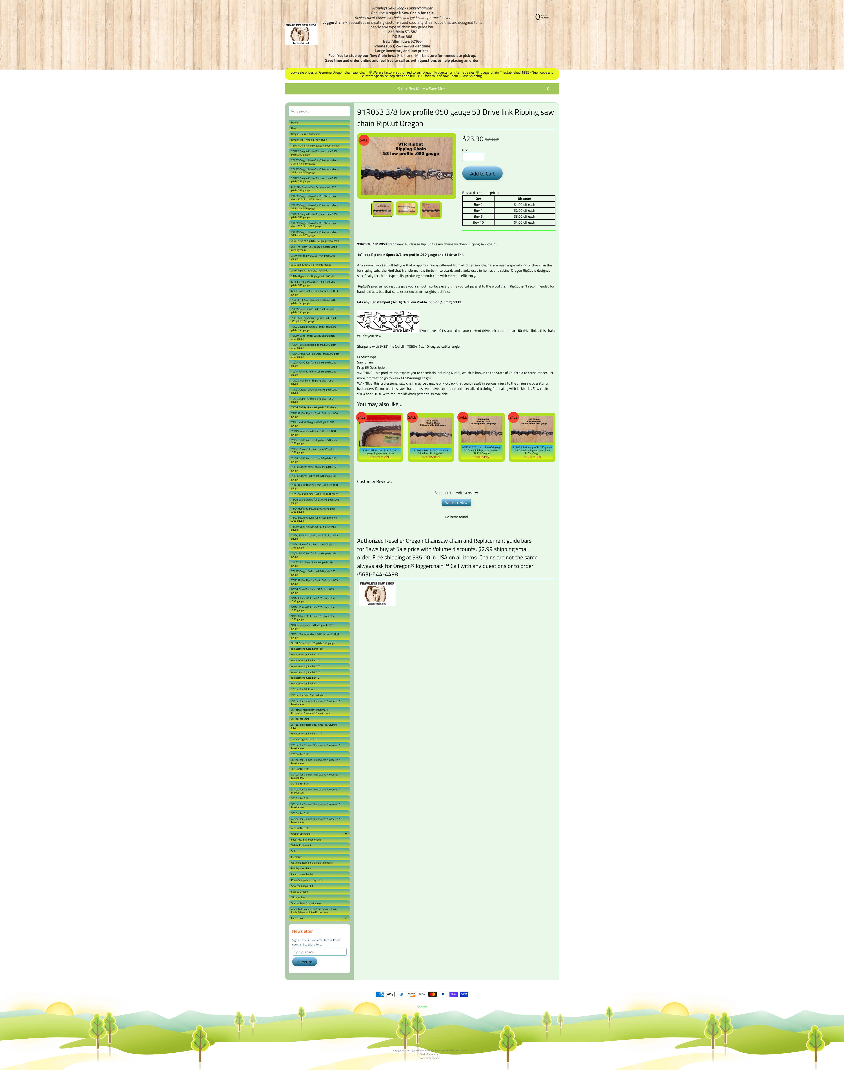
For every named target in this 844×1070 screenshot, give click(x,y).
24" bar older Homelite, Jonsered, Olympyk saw (314, 726)
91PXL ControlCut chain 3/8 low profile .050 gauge (313, 608)
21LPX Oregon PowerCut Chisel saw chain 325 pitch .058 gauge (314, 206)
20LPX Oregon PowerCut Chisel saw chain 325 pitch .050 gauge (314, 170)
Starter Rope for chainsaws (306, 903)
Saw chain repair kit (302, 886)
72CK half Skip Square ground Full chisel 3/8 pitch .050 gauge (313, 319)
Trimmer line (298, 897)
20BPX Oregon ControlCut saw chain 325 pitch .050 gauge (314, 152)
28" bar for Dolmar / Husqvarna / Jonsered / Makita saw (315, 746)
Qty (465, 150)
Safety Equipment (301, 845)
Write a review (456, 502)
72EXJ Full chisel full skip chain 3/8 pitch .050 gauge (313, 346)
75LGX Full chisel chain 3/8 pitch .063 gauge (312, 564)
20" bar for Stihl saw (302, 689)
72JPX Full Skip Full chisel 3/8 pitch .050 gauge (314, 373)
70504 (412, 346)
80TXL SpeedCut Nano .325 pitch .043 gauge (312, 590)
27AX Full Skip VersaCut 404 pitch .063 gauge (313, 257)
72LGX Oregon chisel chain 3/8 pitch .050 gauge (314, 391)
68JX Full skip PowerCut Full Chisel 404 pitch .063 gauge (313, 283)
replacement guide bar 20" (305, 683)
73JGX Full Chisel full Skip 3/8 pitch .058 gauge (314, 459)
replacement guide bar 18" (305, 678)
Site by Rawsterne (429, 1054)
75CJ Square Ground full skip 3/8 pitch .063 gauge (315, 501)
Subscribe (304, 961)
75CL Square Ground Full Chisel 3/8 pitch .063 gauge (314, 519)
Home (294, 122)
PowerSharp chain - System (306, 880)
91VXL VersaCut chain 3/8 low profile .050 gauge (315, 635)
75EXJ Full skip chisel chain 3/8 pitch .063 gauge (314, 536)
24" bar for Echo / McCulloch (307, 695)
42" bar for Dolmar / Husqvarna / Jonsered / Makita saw (315, 820)
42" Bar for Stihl (300, 828)
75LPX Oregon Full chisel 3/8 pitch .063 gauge (313, 572)
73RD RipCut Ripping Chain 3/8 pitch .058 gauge (314, 486)
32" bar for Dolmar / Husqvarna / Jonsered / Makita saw (315, 776)
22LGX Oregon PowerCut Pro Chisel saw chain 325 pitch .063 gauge (313, 224)
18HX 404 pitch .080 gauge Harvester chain (315, 145)
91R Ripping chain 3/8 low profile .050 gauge (312, 626)
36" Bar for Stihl (300, 813)
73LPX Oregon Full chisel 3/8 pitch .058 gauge (313, 477)
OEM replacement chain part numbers (312, 862)
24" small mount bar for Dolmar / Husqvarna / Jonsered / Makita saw (310, 711)
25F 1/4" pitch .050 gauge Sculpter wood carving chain (314, 248)
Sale (293, 851)
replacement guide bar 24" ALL (308, 733)
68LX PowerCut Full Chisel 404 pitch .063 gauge (314, 292)
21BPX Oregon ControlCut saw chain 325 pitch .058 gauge (314, 179)
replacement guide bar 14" (305, 660)
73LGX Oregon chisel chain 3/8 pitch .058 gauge (314, 468)
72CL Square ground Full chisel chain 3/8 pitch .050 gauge (314, 328)
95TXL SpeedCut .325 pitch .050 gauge (313, 643)
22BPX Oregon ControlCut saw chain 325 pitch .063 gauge (314, 215)
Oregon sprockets (320, 834)
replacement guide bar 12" (305, 654)
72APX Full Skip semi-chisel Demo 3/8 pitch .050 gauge (313, 301)
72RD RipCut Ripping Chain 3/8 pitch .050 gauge (314, 414)
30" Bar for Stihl (300, 769)
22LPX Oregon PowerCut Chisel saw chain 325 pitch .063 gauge (314, 233)
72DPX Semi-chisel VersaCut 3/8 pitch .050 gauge (313, 337)
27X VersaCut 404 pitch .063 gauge (311, 264)
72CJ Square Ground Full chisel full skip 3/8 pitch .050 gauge (315, 310)
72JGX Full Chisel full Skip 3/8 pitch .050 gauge (314, 364)
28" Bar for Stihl (300, 754)
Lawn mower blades (302, 874)
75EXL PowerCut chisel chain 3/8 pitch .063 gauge (312, 545)
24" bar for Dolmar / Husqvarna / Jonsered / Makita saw (315, 702)
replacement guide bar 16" (305, 672)
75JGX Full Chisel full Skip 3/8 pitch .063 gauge (314, 554)
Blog (293, 128)
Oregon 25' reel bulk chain (305, 134)
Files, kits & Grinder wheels (306, 839)
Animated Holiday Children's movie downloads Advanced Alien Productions (314, 910)
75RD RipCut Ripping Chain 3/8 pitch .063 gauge (314, 581)
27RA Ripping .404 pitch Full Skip (309, 270)
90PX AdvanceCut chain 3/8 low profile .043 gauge (313, 599)
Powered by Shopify (429, 1058)
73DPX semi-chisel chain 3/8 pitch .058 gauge (313, 432)
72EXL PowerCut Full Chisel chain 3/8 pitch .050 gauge (315, 355)
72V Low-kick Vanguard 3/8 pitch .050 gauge (312, 423)
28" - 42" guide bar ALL (304, 739)
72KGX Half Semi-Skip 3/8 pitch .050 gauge (312, 382)
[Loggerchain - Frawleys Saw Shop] (301, 34)
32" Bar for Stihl (300, 783)
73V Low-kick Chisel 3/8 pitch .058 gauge (314, 494)
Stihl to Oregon (299, 891)
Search (422, 1006)
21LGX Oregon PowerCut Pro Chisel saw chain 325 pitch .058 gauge (313, 197)
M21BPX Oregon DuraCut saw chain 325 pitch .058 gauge (313, 188)
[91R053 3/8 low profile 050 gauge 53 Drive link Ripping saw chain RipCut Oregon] (382, 209)
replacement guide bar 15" (305, 666)
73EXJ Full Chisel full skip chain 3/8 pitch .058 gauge (314, 441)
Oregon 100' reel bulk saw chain (309, 140)
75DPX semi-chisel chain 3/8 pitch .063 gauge (313, 528)
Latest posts (320, 918)
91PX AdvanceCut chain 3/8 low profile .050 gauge (313, 617)
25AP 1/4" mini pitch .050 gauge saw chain (315, 241)
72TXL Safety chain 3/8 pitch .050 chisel (314, 407)
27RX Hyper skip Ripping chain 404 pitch (313, 276)
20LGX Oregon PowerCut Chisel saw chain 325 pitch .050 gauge (314, 161)
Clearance (296, 857)
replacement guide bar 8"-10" (307, 649)
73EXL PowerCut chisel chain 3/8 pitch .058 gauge (312, 450)
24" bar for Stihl (300, 719)
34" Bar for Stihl (300, 798)
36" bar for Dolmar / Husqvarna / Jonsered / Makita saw (315, 805)
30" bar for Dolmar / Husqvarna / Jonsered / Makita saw (315, 761)
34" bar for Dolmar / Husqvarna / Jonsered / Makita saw (315, 791)
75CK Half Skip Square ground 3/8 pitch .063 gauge (313, 510)
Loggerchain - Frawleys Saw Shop (427, 1050)
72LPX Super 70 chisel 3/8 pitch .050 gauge (312, 400)
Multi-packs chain (301, 868)
